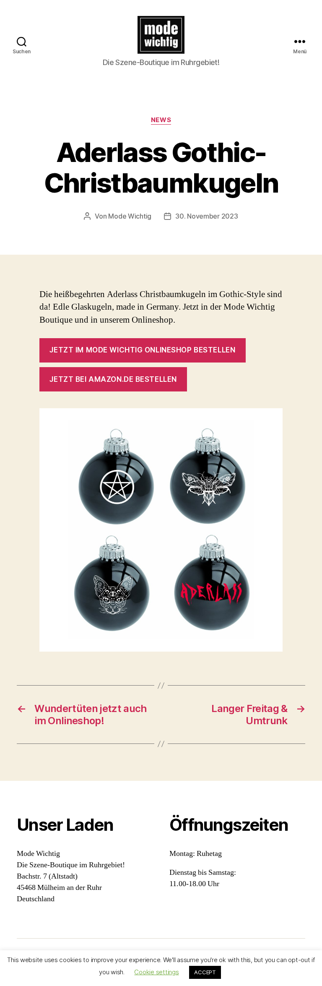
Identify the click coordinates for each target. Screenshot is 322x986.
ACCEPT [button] (205, 972)
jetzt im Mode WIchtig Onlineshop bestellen (142, 350)
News (161, 120)
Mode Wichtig (129, 216)
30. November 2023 (206, 216)
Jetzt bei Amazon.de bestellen (113, 379)
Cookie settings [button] (156, 972)
